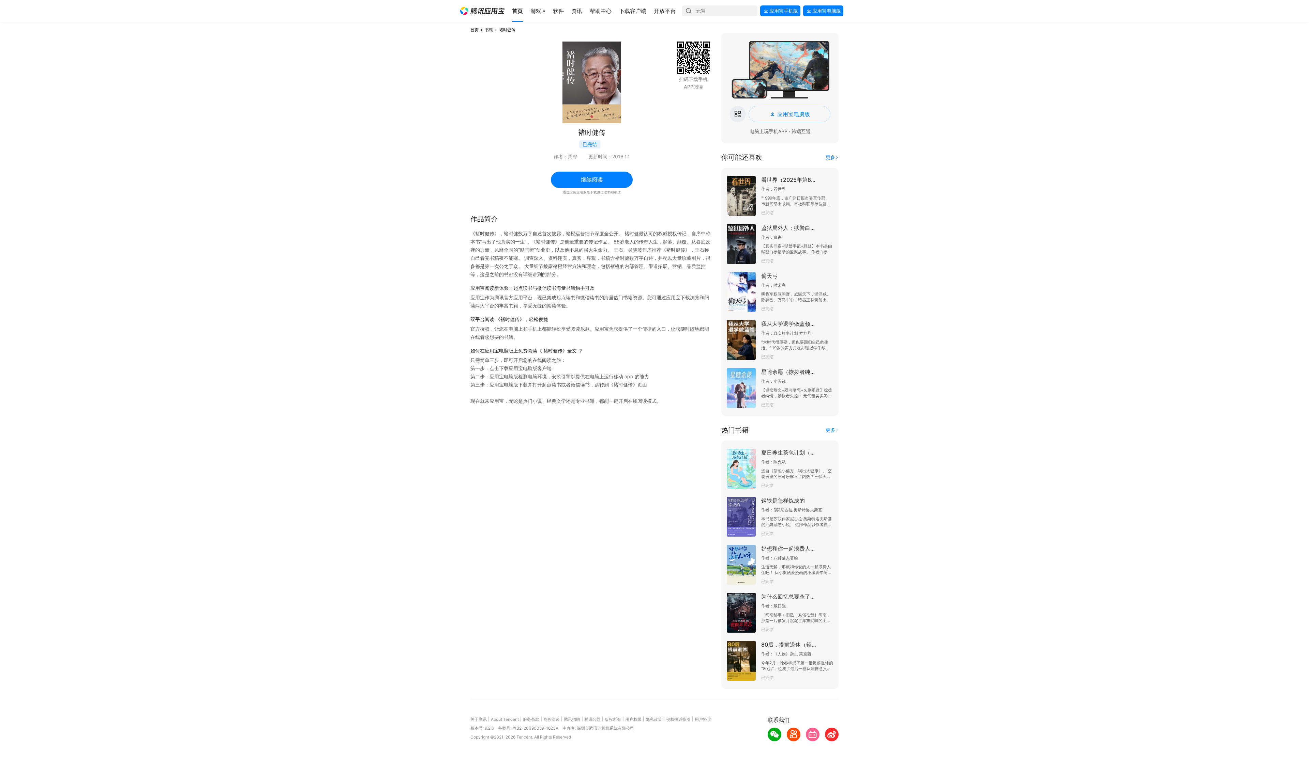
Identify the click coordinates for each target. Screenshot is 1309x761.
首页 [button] (474, 29)
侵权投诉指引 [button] (678, 719)
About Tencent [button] (505, 719)
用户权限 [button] (633, 719)
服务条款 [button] (531, 719)
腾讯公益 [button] (592, 719)
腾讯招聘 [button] (572, 719)
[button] (482, 11)
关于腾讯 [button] (478, 719)
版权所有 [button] (613, 719)
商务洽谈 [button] (551, 719)
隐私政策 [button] (654, 719)
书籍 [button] (489, 29)
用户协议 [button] (703, 719)
